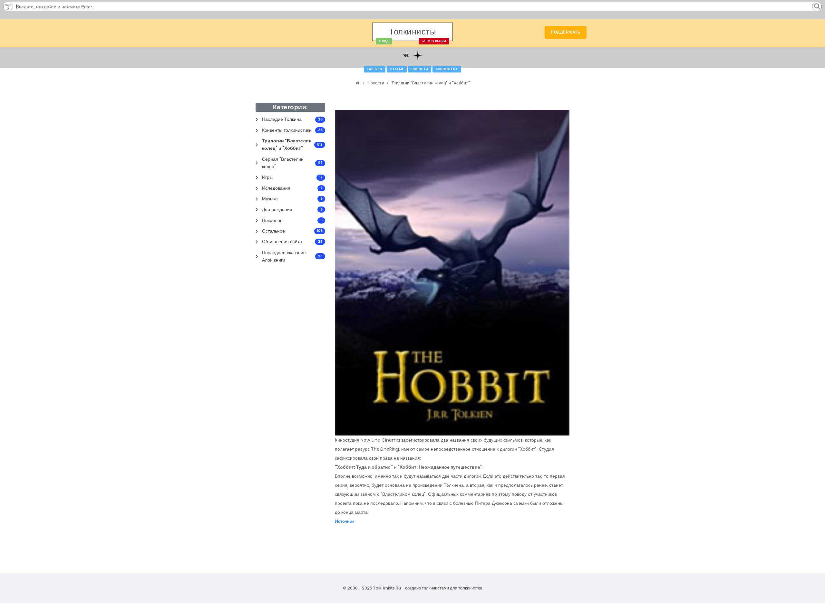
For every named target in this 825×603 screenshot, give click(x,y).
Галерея (374, 69)
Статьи (396, 69)
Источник (344, 521)
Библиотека (447, 69)
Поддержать (565, 32)
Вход (383, 41)
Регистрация (434, 41)
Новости (420, 69)
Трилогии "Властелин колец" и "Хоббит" (431, 83)
